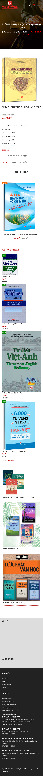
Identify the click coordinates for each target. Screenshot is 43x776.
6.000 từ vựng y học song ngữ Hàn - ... (15, 451)
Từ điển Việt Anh (7, 276)
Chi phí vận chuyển (7, 708)
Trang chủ (7, 32)
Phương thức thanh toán (9, 705)
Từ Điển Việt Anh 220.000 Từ (12, 393)
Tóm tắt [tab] (5, 162)
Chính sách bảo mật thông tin (10, 711)
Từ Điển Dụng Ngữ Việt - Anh (12, 324)
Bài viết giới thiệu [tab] (19, 162)
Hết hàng (7, 150)
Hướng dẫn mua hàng (8, 701)
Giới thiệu (5, 678)
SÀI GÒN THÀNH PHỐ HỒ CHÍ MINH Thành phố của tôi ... (21, 235)
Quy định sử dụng (7, 698)
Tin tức (4, 687)
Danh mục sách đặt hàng (9, 714)
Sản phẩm (16, 32)
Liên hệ (4, 691)
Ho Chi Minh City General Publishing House (22, 769)
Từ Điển (25, 32)
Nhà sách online (6, 684)
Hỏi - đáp (4, 681)
